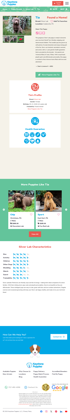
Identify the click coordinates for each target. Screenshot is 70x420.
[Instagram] (46, 411)
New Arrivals (7, 374)
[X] (51, 411)
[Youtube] (66, 411)
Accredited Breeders (59, 371)
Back (54, 9)
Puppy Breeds (16, 9)
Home (5, 9)
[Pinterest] (56, 411)
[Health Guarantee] (35, 121)
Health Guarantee (39, 377)
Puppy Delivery (38, 371)
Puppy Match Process (41, 374)
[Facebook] (41, 411)
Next (62, 9)
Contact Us (57, 337)
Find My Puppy (57, 374)
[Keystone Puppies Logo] (35, 365)
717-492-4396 (14, 387)
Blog (20, 377)
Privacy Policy (27, 411)
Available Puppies (9, 371)
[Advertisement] (35, 162)
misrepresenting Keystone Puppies (25, 404)
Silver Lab (30, 9)
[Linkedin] (61, 411)
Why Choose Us (24, 371)
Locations (22, 374)
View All (35, 234)
